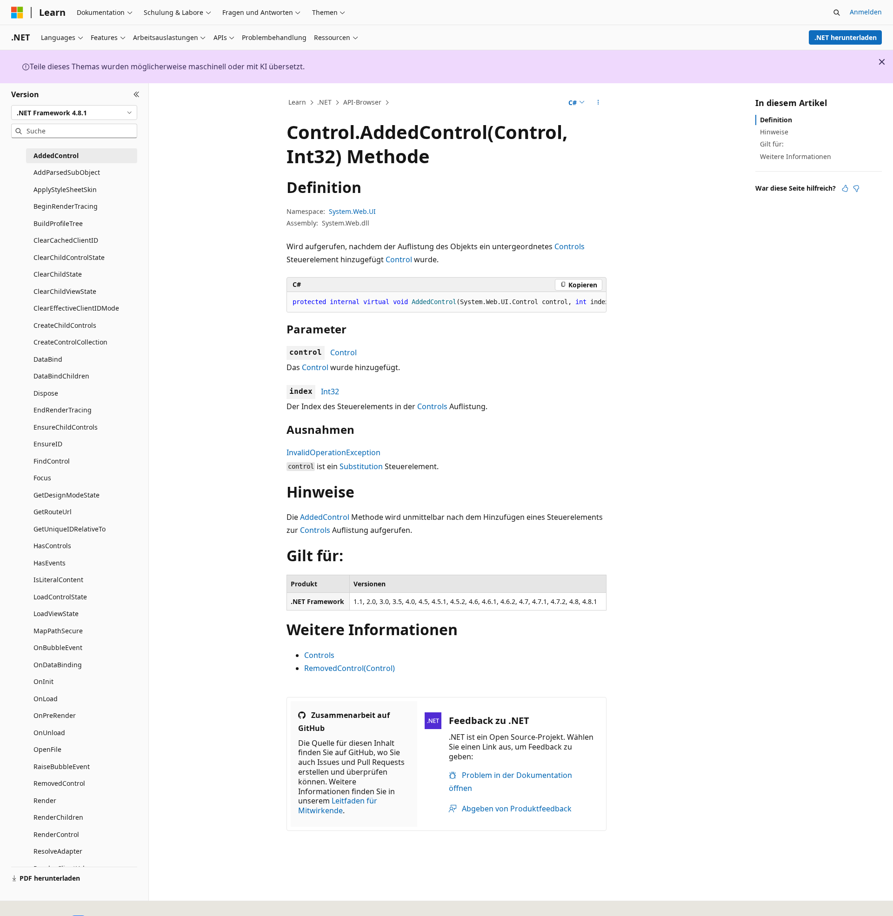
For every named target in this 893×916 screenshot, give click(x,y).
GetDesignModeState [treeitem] (66, 495)
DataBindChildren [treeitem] (61, 376)
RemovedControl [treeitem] (59, 783)
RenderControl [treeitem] (56, 834)
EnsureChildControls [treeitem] (65, 427)
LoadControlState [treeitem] (60, 596)
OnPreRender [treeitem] (54, 715)
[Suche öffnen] (836, 12)
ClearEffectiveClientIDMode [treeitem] (76, 308)
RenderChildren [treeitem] (58, 817)
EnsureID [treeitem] (47, 443)
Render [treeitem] (44, 800)
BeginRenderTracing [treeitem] (65, 206)
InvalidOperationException (333, 452)
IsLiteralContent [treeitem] (58, 579)
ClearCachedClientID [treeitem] (65, 240)
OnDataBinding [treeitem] (57, 664)
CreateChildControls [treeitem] (64, 325)
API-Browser (362, 102)
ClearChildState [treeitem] (57, 274)
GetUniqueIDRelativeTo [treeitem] (69, 528)
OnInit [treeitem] (43, 681)
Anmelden (866, 11)
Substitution (361, 466)
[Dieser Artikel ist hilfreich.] (845, 188)
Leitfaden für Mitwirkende (337, 806)
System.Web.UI (352, 211)
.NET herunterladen (845, 37)
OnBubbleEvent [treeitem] (57, 647)
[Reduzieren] (136, 94)
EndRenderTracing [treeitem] (62, 409)
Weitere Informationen (795, 156)
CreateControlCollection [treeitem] (70, 342)
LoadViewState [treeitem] (56, 613)
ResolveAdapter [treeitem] (57, 851)
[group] (446, 302)
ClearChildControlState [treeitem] (69, 257)
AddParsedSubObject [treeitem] (66, 172)
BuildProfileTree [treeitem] (58, 223)
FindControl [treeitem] (51, 461)
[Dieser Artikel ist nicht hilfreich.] (856, 188)
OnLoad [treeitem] (45, 698)
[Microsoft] (17, 13)
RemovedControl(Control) (349, 668)
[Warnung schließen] (881, 61)
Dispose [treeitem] (45, 393)
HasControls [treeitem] (52, 545)
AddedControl (324, 517)
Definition (776, 119)
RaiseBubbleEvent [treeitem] (61, 766)
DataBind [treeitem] (47, 359)
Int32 (330, 391)
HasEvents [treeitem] (49, 562)
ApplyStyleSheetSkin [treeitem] (65, 189)
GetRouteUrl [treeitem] (52, 511)
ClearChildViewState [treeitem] (64, 291)
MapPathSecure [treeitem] (58, 630)
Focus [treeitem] (42, 477)
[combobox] (74, 112)
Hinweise (774, 131)
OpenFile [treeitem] (47, 749)
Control (399, 259)
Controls (569, 246)
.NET (324, 102)
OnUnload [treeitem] (49, 732)
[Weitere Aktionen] (598, 102)
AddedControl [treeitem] (56, 155)
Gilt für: (772, 143)
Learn (297, 102)
